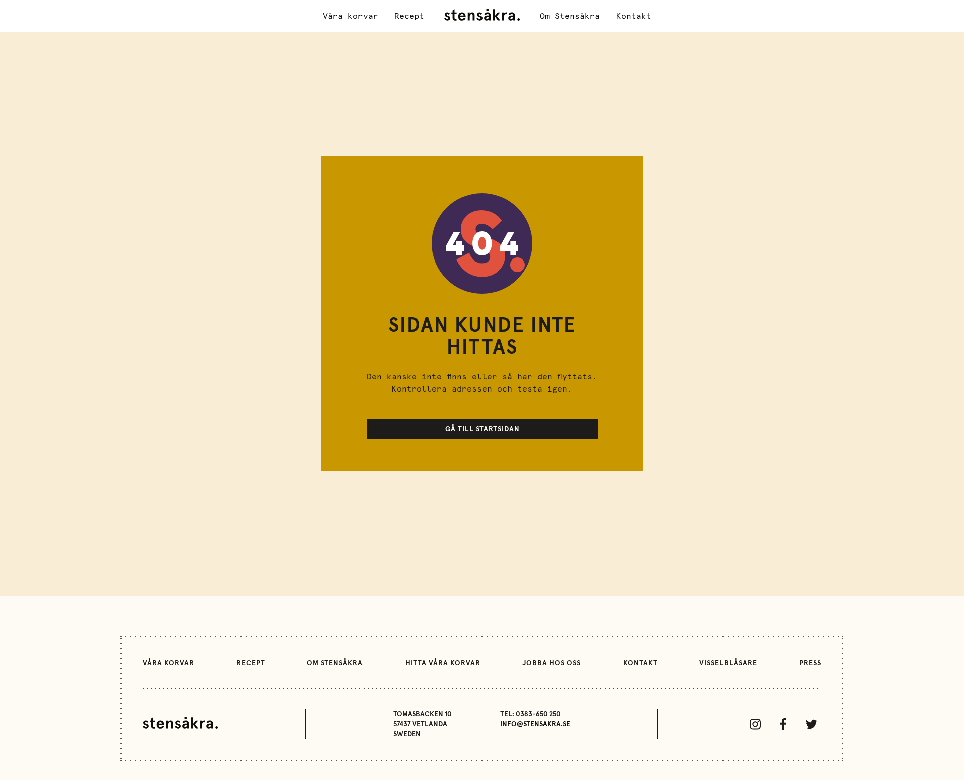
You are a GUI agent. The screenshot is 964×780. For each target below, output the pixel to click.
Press (810, 663)
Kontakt (633, 16)
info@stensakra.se (535, 724)
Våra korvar (350, 16)
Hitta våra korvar (442, 663)
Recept (409, 16)
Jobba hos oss (551, 663)
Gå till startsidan (482, 429)
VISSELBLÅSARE (728, 663)
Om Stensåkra (570, 16)
